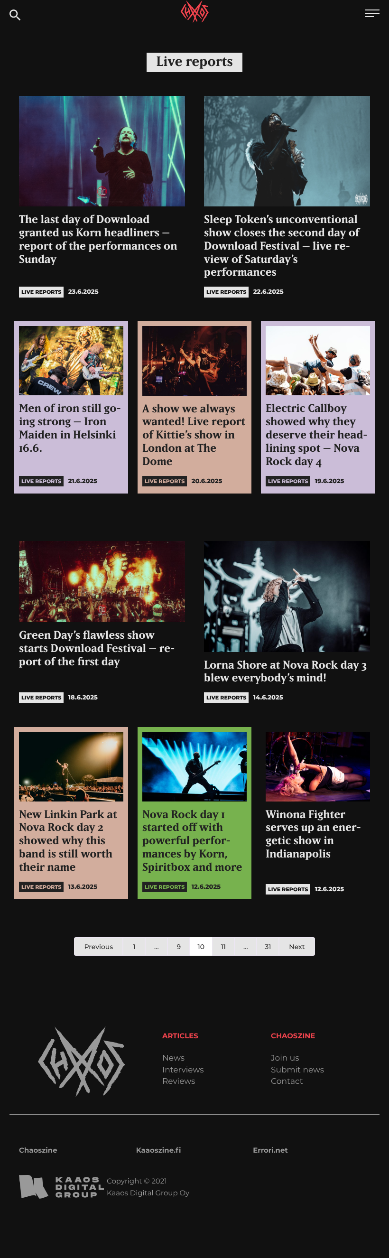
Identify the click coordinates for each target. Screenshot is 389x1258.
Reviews (178, 1081)
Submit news (297, 1070)
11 (223, 946)
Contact (287, 1081)
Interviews (183, 1070)
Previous (98, 946)
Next (297, 946)
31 (268, 946)
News (173, 1058)
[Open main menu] (372, 14)
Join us (285, 1058)
